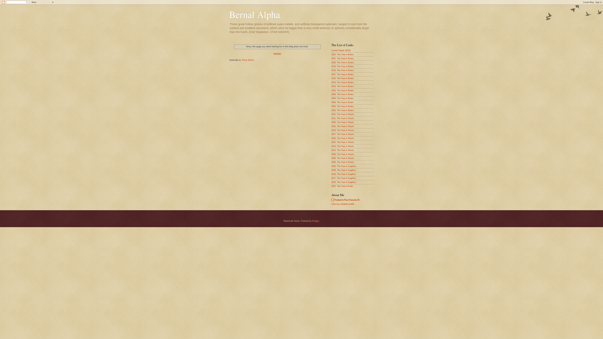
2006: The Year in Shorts (342, 154)
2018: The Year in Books (342, 70)
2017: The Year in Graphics (343, 178)
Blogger (315, 221)
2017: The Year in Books (342, 74)
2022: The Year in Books (342, 54)
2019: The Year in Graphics (343, 170)
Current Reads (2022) (341, 50)
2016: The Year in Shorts (342, 138)
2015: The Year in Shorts (342, 142)
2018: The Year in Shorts (342, 130)
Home (277, 53)
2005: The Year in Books (342, 98)
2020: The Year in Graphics (343, 166)
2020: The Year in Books (342, 62)
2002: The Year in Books (342, 110)
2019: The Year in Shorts (342, 126)
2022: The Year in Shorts (342, 114)
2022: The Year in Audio (342, 186)
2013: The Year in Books (342, 90)
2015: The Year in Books (342, 82)
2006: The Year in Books (342, 94)
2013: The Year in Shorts (342, 150)
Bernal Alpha (254, 14)
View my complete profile (342, 204)
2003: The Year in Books (342, 106)
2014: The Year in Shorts (342, 146)
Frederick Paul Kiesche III (346, 200)
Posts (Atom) (248, 60)
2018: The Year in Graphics (343, 174)
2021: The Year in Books (342, 58)
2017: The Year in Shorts (342, 134)
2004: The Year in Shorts (342, 162)
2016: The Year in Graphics (343, 182)
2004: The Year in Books (342, 102)
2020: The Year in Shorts (342, 122)
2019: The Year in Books (342, 66)
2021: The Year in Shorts (342, 118)
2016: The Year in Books (342, 78)
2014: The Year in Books (342, 86)
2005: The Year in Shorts (342, 158)
